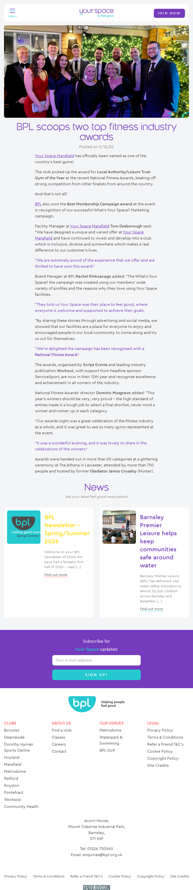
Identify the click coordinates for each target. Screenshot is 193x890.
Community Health (21, 807)
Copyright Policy (162, 758)
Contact (59, 751)
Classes (58, 737)
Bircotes (11, 730)
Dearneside (14, 737)
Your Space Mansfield (54, 156)
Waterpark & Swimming (111, 740)
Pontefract (13, 793)
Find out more (55, 575)
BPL (38, 204)
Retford (11, 779)
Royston (11, 786)
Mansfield (12, 764)
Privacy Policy (160, 730)
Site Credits (158, 765)
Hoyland (11, 757)
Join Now (169, 13)
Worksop (12, 800)
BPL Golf (107, 750)
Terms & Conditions (165, 737)
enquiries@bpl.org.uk (102, 855)
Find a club (62, 730)
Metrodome (15, 771)
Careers (59, 744)
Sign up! (96, 675)
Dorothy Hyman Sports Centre (18, 747)
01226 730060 (100, 849)
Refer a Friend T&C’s (165, 744)
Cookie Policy (160, 751)
